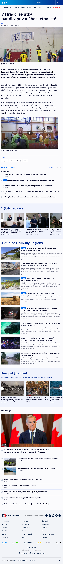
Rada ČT (4, 531)
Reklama (4, 524)
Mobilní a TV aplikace (48, 534)
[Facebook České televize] (50, 515)
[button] (29, 133)
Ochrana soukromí (22, 560)
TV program (5, 521)
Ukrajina (16, 7)
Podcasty (44, 527)
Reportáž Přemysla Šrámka (8, 150)
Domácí (29, 7)
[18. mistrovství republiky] (31, 44)
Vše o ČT (24, 537)
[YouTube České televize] (53, 515)
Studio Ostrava (26, 527)
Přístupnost (32, 560)
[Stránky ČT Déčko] (39, 542)
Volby (23, 7)
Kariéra (44, 531)
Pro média (25, 521)
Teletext (4, 527)
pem (2, 23)
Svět (35, 7)
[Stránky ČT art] (48, 542)
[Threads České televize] (59, 515)
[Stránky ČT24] (4, 542)
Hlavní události (7, 7)
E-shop (4, 534)
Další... (40, 7)
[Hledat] (52, 2)
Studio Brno (45, 524)
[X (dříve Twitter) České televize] (56, 515)
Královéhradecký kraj (15, 161)
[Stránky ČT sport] (15, 542)
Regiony (5, 161)
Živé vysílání (45, 521)
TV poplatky (25, 524)
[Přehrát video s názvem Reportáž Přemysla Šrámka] (30, 133)
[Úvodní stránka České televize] (11, 515)
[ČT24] (5, 3)
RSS (60, 560)
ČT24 (25, 161)
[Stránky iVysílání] (28, 542)
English (14, 560)
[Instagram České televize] (46, 515)
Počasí (24, 531)
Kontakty (44, 537)
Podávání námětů (27, 534)
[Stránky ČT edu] (58, 542)
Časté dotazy (5, 537)
